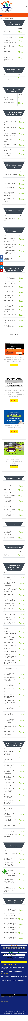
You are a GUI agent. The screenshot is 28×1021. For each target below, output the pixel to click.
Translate (20, 957)
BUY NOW (14, 365)
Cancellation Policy (7, 996)
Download (20, 32)
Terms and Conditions (8, 999)
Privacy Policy (6, 1001)
